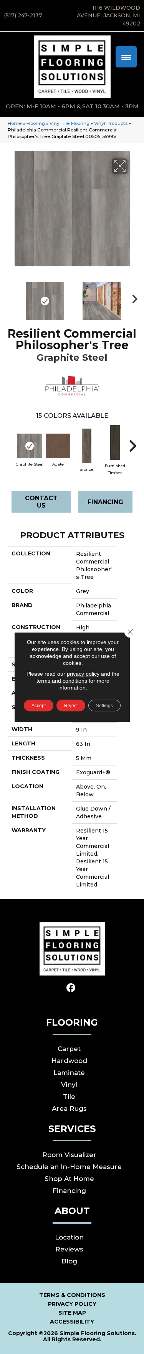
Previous (11, 297)
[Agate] (58, 446)
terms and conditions (61, 680)
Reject (71, 705)
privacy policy (83, 673)
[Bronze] (86, 446)
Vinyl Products (110, 123)
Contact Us (41, 502)
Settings (104, 705)
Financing (105, 502)
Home (15, 123)
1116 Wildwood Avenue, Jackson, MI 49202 (108, 15)
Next (132, 297)
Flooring (35, 123)
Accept (38, 705)
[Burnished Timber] (115, 442)
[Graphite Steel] (29, 446)
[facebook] (70, 988)
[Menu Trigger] (126, 56)
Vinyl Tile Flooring (69, 123)
